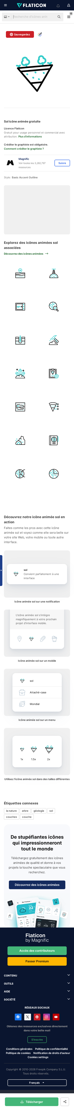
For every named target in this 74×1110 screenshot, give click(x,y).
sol (51, 810)
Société (9, 999)
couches (11, 816)
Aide (7, 991)
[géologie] (54, 273)
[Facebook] (18, 1017)
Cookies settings (38, 1057)
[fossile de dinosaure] (20, 407)
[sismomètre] (20, 307)
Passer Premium (37, 961)
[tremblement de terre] (20, 273)
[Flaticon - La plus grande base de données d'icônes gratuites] (32, 5)
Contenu (10, 975)
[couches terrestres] (54, 474)
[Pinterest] (37, 1017)
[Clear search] (50, 17)
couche (27, 816)
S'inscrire (37, 1039)
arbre (25, 810)
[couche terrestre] (20, 474)
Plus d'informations (30, 136)
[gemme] (20, 373)
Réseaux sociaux (37, 1007)
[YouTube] (56, 1017)
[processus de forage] (20, 340)
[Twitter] (27, 1017)
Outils (8, 983)
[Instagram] (46, 1017)
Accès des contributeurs (37, 950)
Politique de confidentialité (51, 1048)
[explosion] (20, 440)
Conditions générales (19, 1048)
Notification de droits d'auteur (51, 1053)
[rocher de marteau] (54, 340)
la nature (11, 810)
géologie (39, 810)
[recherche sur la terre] (54, 307)
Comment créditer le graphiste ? (24, 148)
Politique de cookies (18, 1053)
